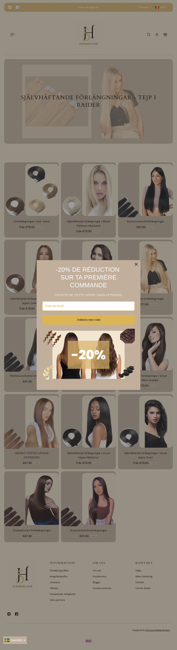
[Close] (136, 264)
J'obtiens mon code (88, 319)
